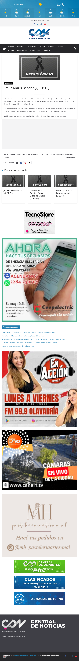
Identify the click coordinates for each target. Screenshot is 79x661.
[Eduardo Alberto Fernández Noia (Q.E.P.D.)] (65, 176)
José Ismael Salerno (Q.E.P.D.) (13, 191)
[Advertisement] (39, 134)
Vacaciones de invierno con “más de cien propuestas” (21, 155)
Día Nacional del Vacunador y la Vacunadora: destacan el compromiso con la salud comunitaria (34, 339)
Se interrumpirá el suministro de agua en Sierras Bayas (58, 155)
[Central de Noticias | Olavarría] (4, 48)
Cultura (11, 51)
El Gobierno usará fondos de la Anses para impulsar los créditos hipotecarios (28, 332)
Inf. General (32, 46)
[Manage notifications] (4, 656)
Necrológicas (22, 51)
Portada (11, 46)
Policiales (20, 46)
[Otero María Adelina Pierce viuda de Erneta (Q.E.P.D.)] (39, 176)
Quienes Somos (35, 51)
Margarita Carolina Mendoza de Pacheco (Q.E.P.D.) (19, 346)
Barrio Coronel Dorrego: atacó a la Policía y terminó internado (23, 336)
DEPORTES (51, 46)
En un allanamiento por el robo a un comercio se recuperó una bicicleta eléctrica (30, 343)
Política (42, 46)
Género (60, 46)
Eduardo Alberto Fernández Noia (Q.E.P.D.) (64, 193)
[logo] (33, 620)
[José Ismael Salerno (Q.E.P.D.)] (13, 176)
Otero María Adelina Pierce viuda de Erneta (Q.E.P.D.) (37, 194)
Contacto (47, 51)
